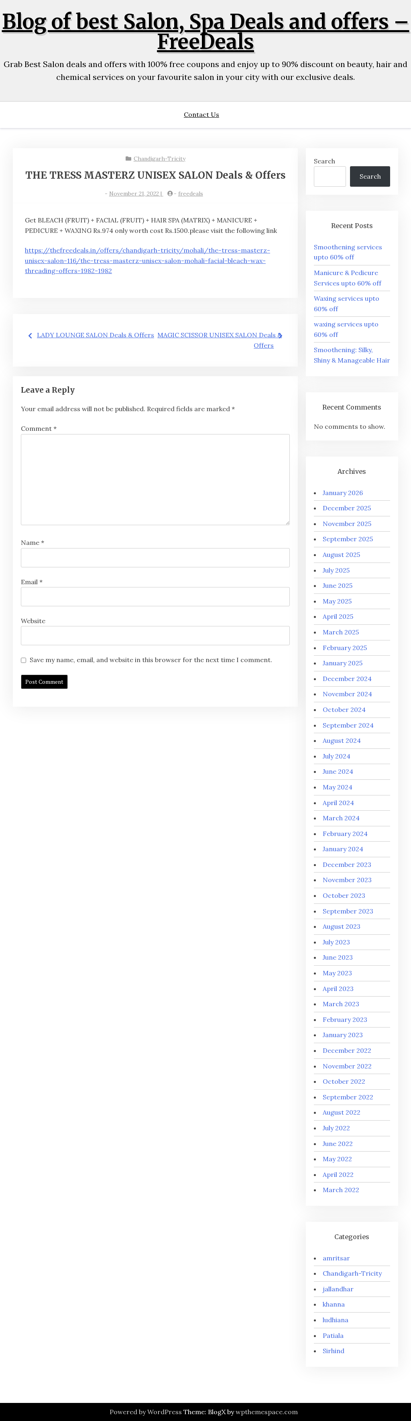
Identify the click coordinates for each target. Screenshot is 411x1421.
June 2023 (338, 957)
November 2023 (347, 880)
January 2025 (342, 663)
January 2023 (343, 1035)
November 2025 (347, 524)
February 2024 (345, 834)
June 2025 (337, 585)
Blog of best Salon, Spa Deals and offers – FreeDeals (205, 32)
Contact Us (201, 114)
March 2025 (341, 632)
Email (32, 582)
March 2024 (341, 818)
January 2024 (343, 849)
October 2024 (344, 709)
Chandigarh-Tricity (159, 158)
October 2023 (344, 895)
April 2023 (338, 989)
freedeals (190, 193)
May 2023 (337, 973)
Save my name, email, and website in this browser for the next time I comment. (151, 660)
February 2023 (345, 1019)
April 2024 (338, 803)
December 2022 (347, 1050)
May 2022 (337, 1159)
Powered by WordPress (146, 1412)
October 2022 (344, 1081)
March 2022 (341, 1190)
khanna (334, 1304)
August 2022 (341, 1112)
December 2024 (347, 679)
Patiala (333, 1335)
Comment (39, 428)
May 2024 (337, 787)
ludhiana (335, 1320)
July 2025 (336, 570)
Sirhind (333, 1351)
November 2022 (347, 1066)
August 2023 (341, 926)
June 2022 (338, 1144)
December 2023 (347, 864)
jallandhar (338, 1289)
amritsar (336, 1258)
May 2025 (337, 601)
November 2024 (347, 694)
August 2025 (341, 554)
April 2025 (338, 616)
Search (324, 161)
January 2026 (343, 493)
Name (32, 542)
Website (33, 621)
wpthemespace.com (267, 1412)
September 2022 (348, 1097)
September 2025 (348, 539)
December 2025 (347, 508)
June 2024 (338, 771)
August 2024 (342, 740)
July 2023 (336, 942)
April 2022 (338, 1174)
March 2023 (341, 1004)
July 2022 (336, 1128)
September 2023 (348, 911)
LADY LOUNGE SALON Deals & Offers (95, 335)
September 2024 (348, 725)
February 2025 (345, 648)
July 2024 (336, 756)
